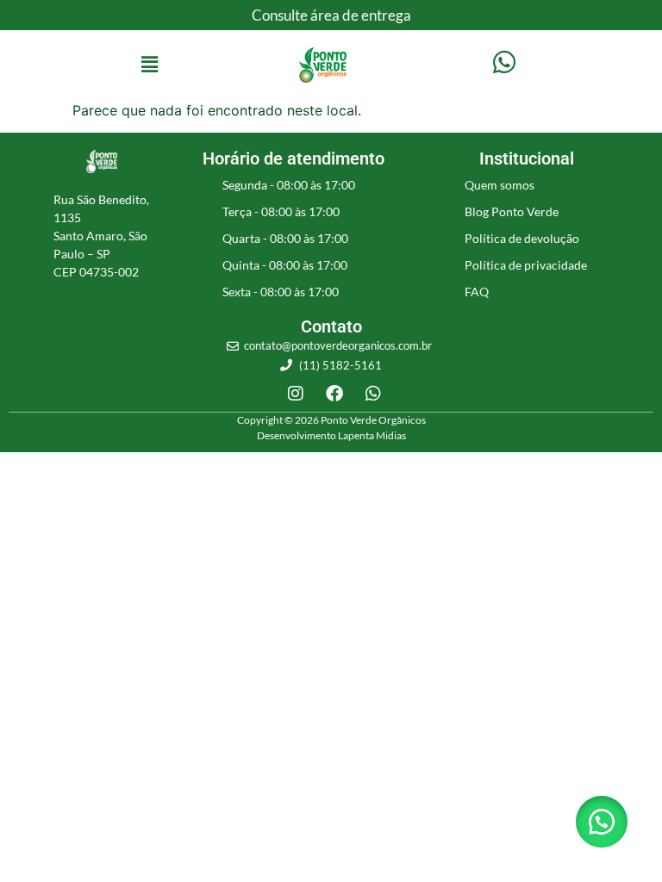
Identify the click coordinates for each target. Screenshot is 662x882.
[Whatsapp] (373, 393)
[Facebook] (334, 393)
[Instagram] (295, 393)
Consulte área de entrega (331, 15)
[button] (149, 65)
